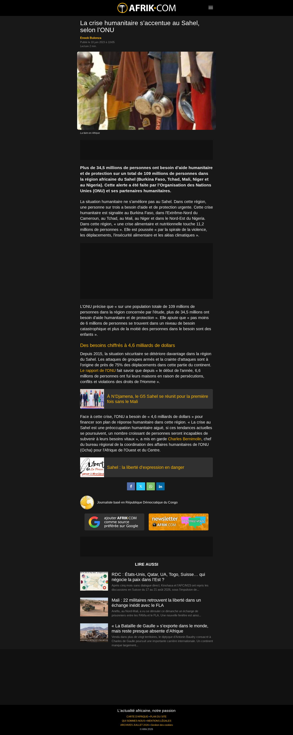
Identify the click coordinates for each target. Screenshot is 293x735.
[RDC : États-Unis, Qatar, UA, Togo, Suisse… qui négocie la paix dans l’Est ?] (94, 581)
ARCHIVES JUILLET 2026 (134, 725)
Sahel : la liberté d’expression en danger (145, 467)
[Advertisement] (146, 150)
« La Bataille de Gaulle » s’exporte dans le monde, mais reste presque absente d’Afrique (160, 628)
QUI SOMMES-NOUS (133, 720)
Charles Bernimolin (184, 439)
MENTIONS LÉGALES (159, 720)
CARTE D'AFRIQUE (137, 716)
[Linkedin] (160, 486)
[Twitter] (140, 486)
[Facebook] (131, 486)
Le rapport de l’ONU (98, 370)
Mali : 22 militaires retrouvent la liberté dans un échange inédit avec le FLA (156, 603)
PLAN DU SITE (158, 716)
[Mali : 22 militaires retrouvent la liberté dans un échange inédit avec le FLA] (94, 607)
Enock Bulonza (90, 37)
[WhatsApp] (150, 486)
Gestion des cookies (162, 725)
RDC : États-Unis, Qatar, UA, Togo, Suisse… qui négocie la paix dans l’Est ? (158, 577)
